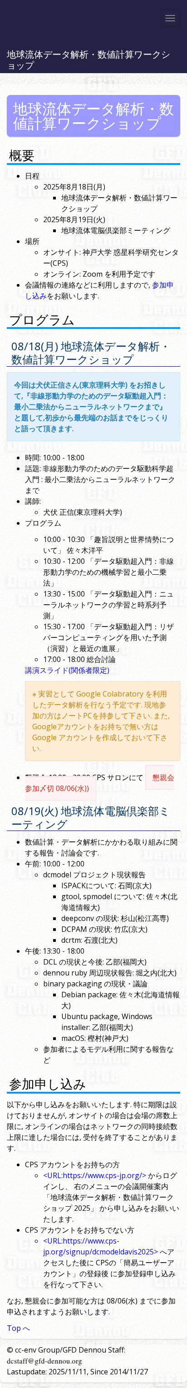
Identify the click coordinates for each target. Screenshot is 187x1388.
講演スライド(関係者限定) (67, 670)
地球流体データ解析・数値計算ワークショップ (88, 59)
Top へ (18, 1328)
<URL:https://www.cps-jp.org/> (94, 1175)
